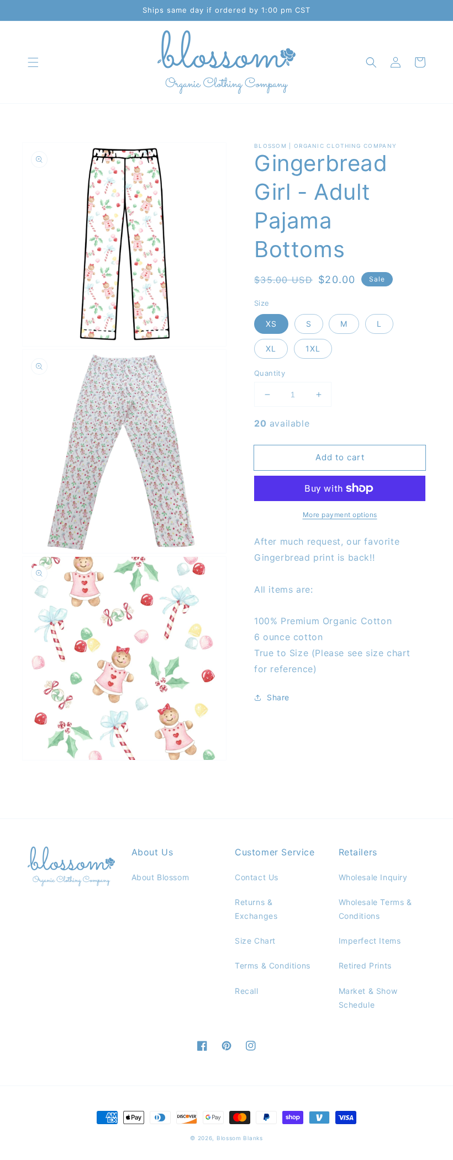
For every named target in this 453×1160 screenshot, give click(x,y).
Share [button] (278, 697)
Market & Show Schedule (368, 997)
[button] (33, 62)
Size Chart (255, 940)
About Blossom (160, 877)
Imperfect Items (370, 940)
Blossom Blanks (240, 1138)
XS (271, 323)
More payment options (340, 514)
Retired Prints (365, 965)
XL (271, 348)
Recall (247, 991)
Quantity (269, 373)
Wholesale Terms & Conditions (375, 908)
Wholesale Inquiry (373, 877)
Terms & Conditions (272, 965)
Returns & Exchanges (256, 908)
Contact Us (256, 877)
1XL (312, 348)
